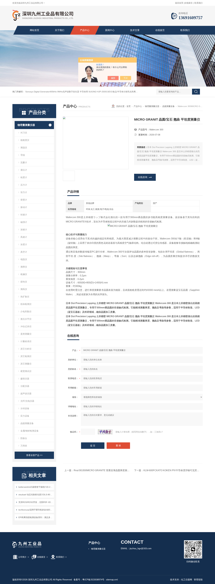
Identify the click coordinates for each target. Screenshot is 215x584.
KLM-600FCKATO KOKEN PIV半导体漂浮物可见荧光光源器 (174, 470)
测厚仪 (23, 267)
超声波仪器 (25, 393)
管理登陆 (198, 579)
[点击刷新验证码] (105, 431)
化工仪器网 (186, 579)
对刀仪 (23, 132)
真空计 (23, 252)
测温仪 (23, 147)
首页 (129, 106)
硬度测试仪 (25, 371)
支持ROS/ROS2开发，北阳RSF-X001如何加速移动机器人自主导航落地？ (35, 502)
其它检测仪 (25, 356)
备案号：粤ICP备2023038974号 (89, 579)
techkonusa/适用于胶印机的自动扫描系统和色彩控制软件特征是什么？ (35, 510)
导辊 (22, 155)
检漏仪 (23, 274)
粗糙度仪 (24, 140)
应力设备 (24, 416)
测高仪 (23, 289)
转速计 (23, 214)
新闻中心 (110, 30)
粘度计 (23, 177)
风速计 (23, 237)
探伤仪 (23, 281)
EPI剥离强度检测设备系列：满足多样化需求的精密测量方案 (35, 517)
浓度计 (23, 244)
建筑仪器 (24, 378)
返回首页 (179, 3)
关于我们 (59, 30)
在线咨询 (142, 177)
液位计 (23, 170)
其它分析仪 (25, 349)
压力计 (23, 185)
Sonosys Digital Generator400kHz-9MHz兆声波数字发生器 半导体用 (56, 91)
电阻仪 (23, 259)
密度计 (23, 199)
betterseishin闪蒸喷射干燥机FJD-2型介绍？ (35, 487)
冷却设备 (24, 408)
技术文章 (135, 30)
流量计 (23, 162)
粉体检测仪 (25, 304)
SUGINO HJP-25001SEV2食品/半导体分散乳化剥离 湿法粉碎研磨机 (119, 91)
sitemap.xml (112, 579)
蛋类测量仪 (25, 334)
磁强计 (23, 222)
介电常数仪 (25, 311)
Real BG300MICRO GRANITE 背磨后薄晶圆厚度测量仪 (103, 470)
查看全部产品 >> (34, 455)
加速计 (23, 229)
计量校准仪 (25, 341)
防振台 (23, 438)
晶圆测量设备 (27, 423)
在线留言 (188, 3)
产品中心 (84, 30)
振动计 (23, 207)
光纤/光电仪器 (27, 401)
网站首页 (34, 30)
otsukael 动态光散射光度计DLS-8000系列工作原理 (35, 494)
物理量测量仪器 (26, 125)
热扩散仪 (24, 296)
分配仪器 (24, 386)
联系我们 (198, 3)
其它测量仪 (25, 363)
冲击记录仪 (25, 326)
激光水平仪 (25, 319)
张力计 (23, 192)
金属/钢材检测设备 (29, 431)
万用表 (23, 445)
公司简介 (22, 557)
